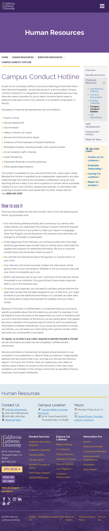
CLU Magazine (63, 468)
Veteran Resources (39, 477)
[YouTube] (4, 504)
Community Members (94, 451)
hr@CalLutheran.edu (16, 409)
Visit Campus (8, 481)
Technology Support (39, 472)
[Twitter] (9, 499)
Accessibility (43, 517)
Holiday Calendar (95, 101)
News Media (89, 469)
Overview (91, 70)
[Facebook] (4, 499)
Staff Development (93, 125)
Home (5, 57)
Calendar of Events (66, 459)
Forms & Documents (96, 96)
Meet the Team (93, 139)
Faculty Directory (65, 454)
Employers (89, 464)
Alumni (87, 441)
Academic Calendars (40, 450)
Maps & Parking (64, 444)
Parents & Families (92, 446)
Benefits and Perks (95, 75)
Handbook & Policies (96, 90)
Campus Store (36, 459)
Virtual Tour (8, 477)
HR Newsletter (96, 116)
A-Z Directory (63, 449)
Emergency (54, 517)
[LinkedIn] (19, 499)
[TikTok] (8, 504)
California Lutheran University (8, 6)
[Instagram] (14, 499)
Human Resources (54, 33)
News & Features (65, 464)
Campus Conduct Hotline (95, 109)
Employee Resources (50, 57)
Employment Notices (92, 133)
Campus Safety (37, 454)
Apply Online (11, 469)
